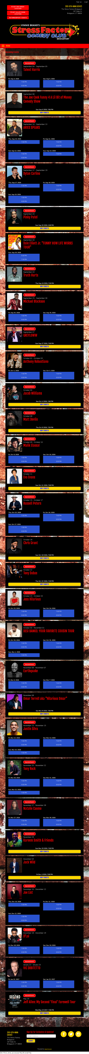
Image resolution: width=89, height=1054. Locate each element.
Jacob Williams (32, 393)
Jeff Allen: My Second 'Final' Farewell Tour (49, 1002)
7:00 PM (24, 82)
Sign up (79, 2)
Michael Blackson (34, 301)
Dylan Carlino (31, 173)
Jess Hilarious (32, 599)
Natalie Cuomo (32, 808)
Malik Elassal (31, 445)
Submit (30, 1041)
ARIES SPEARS (31, 127)
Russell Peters (32, 503)
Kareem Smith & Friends (38, 840)
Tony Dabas (30, 573)
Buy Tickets (44, 113)
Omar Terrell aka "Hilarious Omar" (45, 699)
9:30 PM (24, 86)
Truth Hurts (30, 275)
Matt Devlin (30, 419)
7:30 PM (24, 186)
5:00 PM (24, 256)
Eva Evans (29, 477)
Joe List (28, 892)
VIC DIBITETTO (31, 968)
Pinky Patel (30, 217)
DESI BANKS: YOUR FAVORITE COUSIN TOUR (48, 631)
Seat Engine (48, 1049)
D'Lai (26, 936)
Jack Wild (29, 862)
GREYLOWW (30, 335)
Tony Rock (29, 769)
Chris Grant (30, 543)
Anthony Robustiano (35, 362)
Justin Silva (30, 729)
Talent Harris (31, 70)
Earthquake (30, 671)
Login (86, 2)
